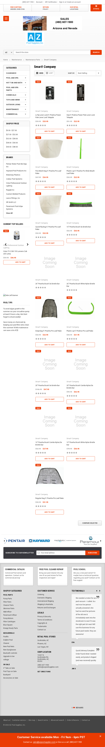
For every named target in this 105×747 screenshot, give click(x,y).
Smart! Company (50, 60)
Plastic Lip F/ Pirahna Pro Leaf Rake (80, 331)
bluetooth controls (10, 653)
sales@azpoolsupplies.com (44, 742)
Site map (31, 720)
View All (9, 213)
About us (6, 720)
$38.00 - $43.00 (12, 143)
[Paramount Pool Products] (91, 541)
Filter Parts (7, 602)
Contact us (41, 630)
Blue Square (7, 625)
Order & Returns (73, 720)
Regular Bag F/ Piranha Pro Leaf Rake (49, 498)
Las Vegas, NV (43, 647)
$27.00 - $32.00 (12, 135)
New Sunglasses (9, 650)
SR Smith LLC (11, 202)
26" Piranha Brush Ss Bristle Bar (47, 284)
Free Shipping (17, 8)
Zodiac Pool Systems (14, 179)
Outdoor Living (13, 105)
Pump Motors (8, 618)
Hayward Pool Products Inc (16, 171)
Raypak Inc (10, 190)
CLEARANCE (11, 73)
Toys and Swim (13, 100)
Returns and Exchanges (46, 608)
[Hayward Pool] (39, 541)
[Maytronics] (65, 541)
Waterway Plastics (13, 175)
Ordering (40, 594)
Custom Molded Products (15, 194)
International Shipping (45, 601)
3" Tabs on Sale (9, 668)
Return (46, 8)
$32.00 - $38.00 (12, 139)
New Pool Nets (8, 646)
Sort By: (71, 73)
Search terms (43, 720)
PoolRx (5, 637)
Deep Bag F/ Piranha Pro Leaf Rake (48, 331)
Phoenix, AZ (41, 644)
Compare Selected (89, 523)
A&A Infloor (7, 612)
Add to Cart (20, 262)
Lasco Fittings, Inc (13, 198)
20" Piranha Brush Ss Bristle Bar (47, 385)
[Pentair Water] (14, 541)
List (51, 73)
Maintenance (17, 60)
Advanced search (57, 720)
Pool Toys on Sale (10, 671)
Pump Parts (7, 599)
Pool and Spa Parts (12, 89)
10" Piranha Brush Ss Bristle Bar (79, 227)
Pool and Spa (12, 78)
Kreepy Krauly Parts (10, 628)
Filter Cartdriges (9, 622)
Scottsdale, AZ (43, 640)
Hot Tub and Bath (14, 83)
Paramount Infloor (10, 615)
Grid (41, 73)
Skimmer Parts (8, 608)
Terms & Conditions (44, 620)
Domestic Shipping (44, 598)
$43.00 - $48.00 (12, 147)
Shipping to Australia (45, 604)
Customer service (19, 720)
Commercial (12, 114)
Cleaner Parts (8, 605)
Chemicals (11, 95)
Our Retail (74, 8)
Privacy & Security (44, 617)
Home (5, 60)
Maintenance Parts (33, 60)
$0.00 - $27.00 (11, 130)
